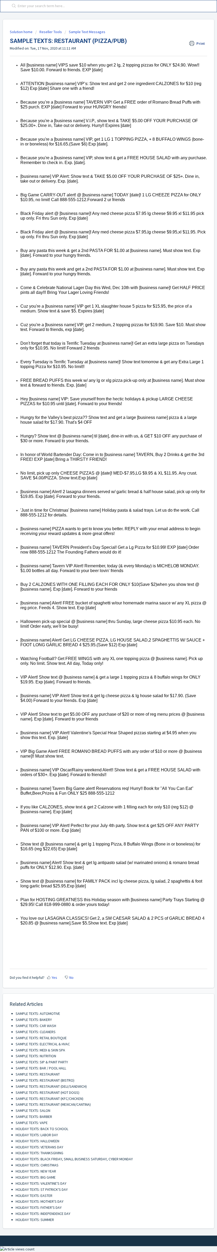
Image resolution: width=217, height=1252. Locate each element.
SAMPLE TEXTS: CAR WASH (36, 1025)
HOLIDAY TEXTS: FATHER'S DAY (39, 1207)
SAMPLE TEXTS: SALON (33, 1110)
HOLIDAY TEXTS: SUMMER (35, 1219)
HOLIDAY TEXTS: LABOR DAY (37, 1134)
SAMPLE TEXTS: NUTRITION (36, 1056)
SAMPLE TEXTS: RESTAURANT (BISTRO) (45, 1080)
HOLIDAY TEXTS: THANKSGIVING (39, 1153)
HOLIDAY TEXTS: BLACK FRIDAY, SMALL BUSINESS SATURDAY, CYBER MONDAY (74, 1159)
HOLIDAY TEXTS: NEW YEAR (36, 1171)
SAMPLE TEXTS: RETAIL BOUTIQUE (41, 1038)
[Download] (98, 642)
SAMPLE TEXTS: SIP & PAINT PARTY (42, 1062)
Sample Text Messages (87, 31)
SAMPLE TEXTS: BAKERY (34, 1019)
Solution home (21, 31)
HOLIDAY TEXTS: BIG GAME (36, 1177)
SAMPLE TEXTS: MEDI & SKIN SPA (40, 1050)
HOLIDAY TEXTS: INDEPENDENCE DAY (43, 1213)
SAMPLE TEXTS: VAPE (32, 1122)
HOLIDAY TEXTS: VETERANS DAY (39, 1147)
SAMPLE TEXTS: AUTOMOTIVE (38, 1013)
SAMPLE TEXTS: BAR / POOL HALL (41, 1068)
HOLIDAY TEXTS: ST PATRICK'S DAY (42, 1189)
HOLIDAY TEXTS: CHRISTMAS (37, 1165)
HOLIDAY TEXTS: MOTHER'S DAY (40, 1201)
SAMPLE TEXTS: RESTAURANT (38, 1074)
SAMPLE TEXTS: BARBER (34, 1116)
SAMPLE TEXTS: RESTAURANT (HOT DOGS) (47, 1092)
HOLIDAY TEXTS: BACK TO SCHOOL (42, 1128)
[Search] (12, 6)
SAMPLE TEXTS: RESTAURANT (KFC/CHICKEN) (49, 1098)
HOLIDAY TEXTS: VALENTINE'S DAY (41, 1183)
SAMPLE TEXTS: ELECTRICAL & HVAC (43, 1044)
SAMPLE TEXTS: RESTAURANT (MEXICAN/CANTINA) (53, 1104)
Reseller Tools (50, 31)
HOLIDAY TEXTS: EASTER (34, 1195)
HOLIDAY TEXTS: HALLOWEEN (37, 1141)
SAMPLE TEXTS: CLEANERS (36, 1031)
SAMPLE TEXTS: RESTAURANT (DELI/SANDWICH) (51, 1086)
